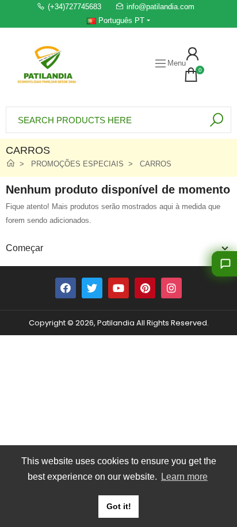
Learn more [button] (184, 476)
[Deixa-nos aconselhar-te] (224, 263)
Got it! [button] (118, 506)
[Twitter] (92, 288)
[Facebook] (65, 288)
